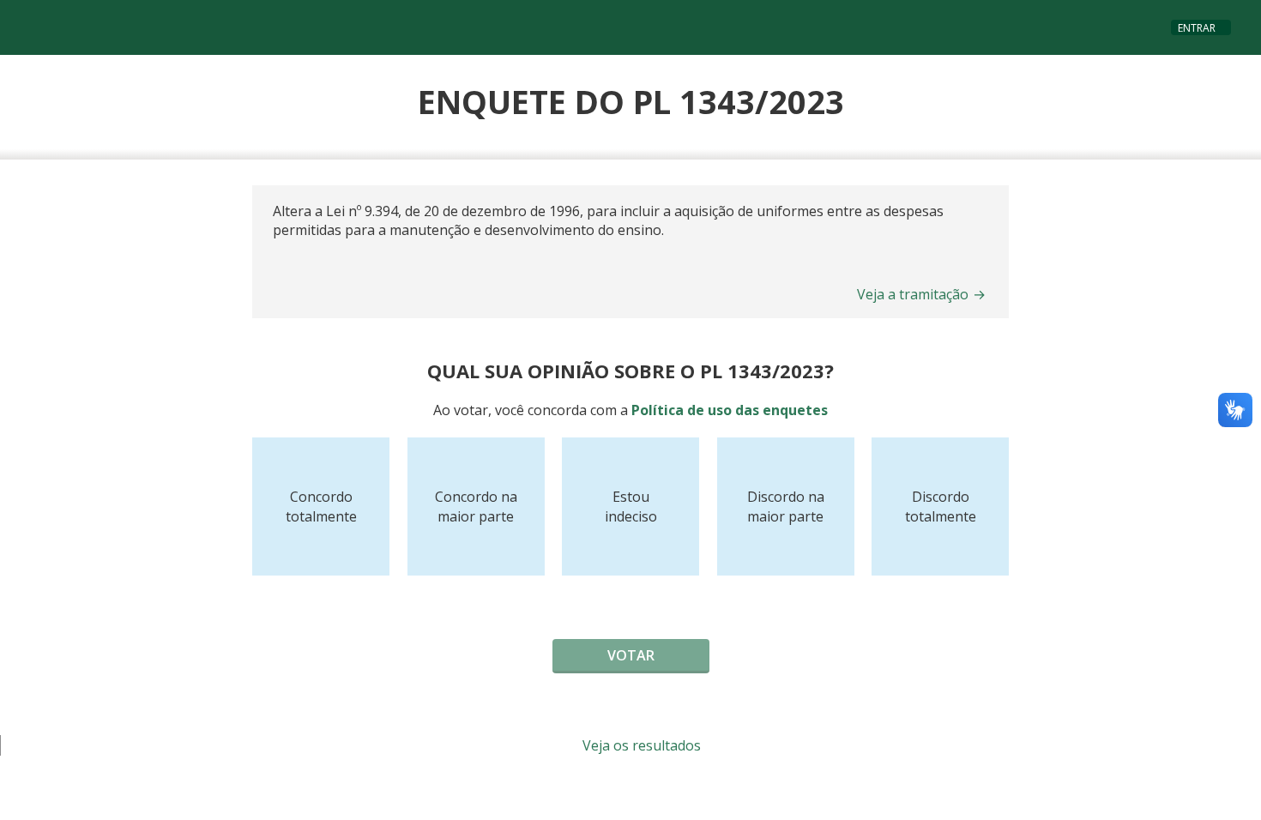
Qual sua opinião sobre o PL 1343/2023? (630, 370)
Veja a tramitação (921, 294)
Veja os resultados (640, 745)
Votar (631, 655)
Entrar (1197, 28)
